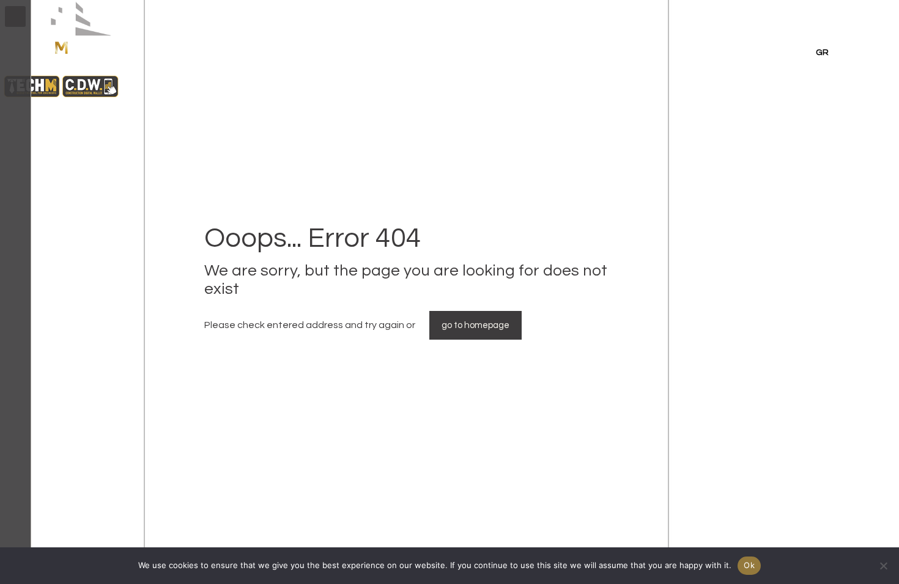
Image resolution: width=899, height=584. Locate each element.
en (796, 52)
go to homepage (475, 325)
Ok (749, 565)
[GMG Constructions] (61, 98)
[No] (884, 566)
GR (822, 52)
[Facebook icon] (15, 530)
